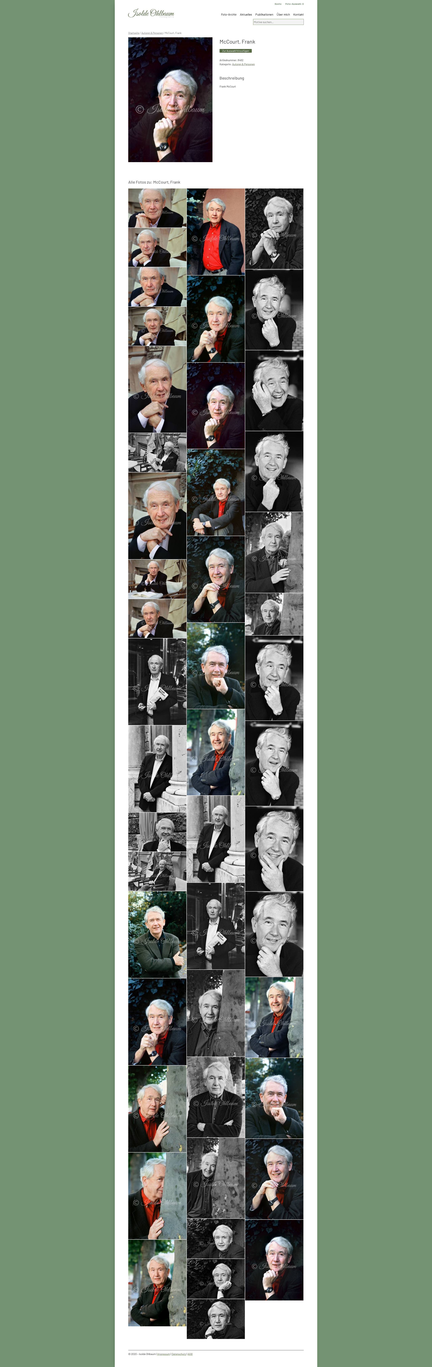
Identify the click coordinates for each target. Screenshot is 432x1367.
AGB (190, 1354)
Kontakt (298, 14)
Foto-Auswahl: (294, 3)
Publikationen (264, 14)
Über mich (283, 14)
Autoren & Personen (152, 32)
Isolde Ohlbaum (151, 13)
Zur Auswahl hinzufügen (235, 50)
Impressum (163, 1354)
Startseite (133, 32)
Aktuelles (246, 14)
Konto (278, 3)
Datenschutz (179, 1354)
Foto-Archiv (229, 14)
